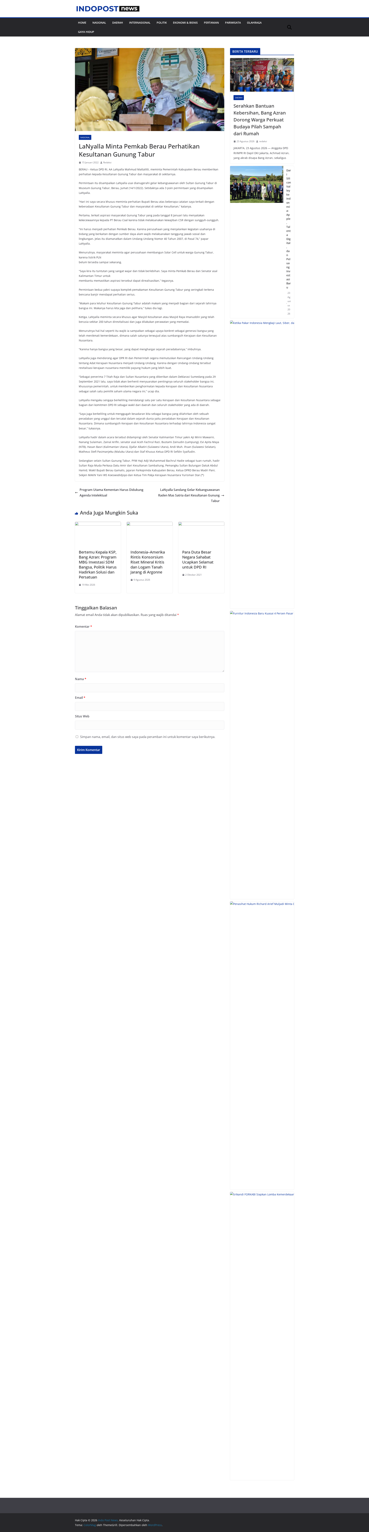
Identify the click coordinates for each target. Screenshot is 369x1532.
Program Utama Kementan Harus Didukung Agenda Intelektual (111, 492)
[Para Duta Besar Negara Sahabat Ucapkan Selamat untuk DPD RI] (201, 524)
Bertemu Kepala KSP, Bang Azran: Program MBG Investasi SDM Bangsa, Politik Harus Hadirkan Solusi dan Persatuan (98, 564)
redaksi (263, 141)
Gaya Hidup (86, 32)
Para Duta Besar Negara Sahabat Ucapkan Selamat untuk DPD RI (198, 559)
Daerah (117, 22)
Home (82, 22)
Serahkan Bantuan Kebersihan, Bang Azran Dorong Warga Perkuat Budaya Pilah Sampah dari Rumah (260, 120)
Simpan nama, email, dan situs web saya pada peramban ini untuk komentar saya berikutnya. (147, 737)
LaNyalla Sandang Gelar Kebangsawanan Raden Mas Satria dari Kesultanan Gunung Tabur (189, 495)
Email (80, 697)
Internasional (139, 22)
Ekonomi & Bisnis (185, 22)
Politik (162, 22)
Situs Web (82, 716)
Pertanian (211, 22)
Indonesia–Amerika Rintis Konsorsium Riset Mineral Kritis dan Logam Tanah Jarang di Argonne (147, 562)
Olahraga (254, 22)
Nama (80, 679)
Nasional (99, 22)
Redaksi (107, 162)
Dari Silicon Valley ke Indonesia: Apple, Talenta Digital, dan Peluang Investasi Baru (288, 228)
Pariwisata (233, 22)
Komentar (83, 626)
